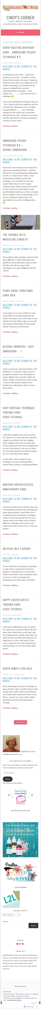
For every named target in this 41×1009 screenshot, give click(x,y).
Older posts (20, 722)
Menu (21, 32)
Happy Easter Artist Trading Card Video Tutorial (16, 604)
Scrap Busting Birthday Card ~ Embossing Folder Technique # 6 (19, 52)
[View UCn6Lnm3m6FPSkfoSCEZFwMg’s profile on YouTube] (23, 944)
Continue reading (11, 126)
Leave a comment (18, 155)
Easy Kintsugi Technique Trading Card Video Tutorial (19, 412)
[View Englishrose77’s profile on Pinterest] (20, 944)
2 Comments (16, 63)
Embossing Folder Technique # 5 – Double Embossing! (15, 145)
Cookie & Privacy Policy (14, 1000)
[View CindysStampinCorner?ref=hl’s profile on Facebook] (17, 944)
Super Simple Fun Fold (17, 668)
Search (5, 921)
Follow (7, 779)
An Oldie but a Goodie (17, 548)
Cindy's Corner (21, 17)
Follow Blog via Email (21, 761)
